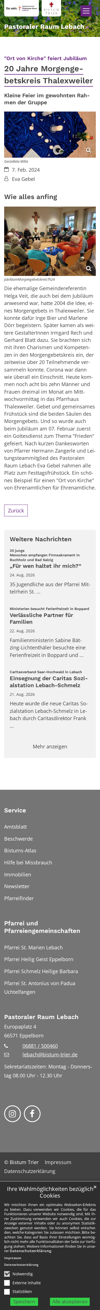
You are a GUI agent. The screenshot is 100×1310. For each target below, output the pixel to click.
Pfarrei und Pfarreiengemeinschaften (42, 927)
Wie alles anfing (30, 197)
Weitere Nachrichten (41, 539)
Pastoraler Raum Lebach (41, 1016)
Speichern (24, 1301)
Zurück (16, 510)
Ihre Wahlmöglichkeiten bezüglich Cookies (50, 1192)
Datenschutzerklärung (30, 1250)
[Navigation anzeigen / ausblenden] (86, 10)
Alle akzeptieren (70, 1301)
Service (15, 810)
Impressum (12, 1258)
